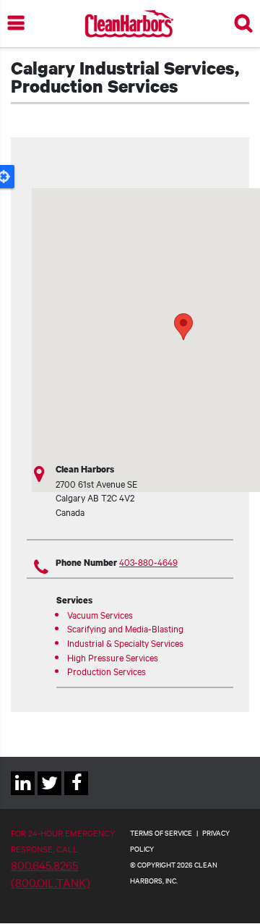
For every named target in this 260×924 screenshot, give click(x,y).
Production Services (106, 670)
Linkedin (23, 794)
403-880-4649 (148, 561)
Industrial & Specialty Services (125, 642)
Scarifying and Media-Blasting (125, 628)
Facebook (76, 794)
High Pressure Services (112, 657)
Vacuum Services (100, 614)
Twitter (49, 794)
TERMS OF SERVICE (161, 832)
